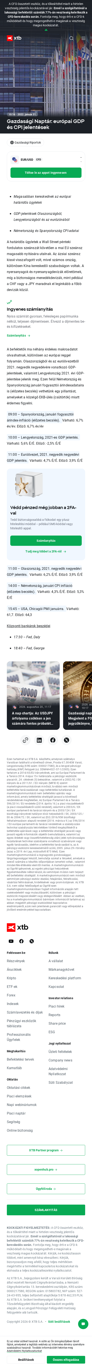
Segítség (13, 1121)
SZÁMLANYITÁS (46, 1210)
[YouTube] (11, 941)
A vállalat (56, 961)
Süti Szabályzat (61, 1082)
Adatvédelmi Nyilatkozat (58, 1071)
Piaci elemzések (19, 1096)
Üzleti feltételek (60, 1051)
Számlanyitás (46, 541)
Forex (11, 995)
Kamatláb (14, 1068)
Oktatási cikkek (18, 1087)
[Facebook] (53, 740)
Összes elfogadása (66, 1360)
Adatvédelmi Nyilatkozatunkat (24, 1350)
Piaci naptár (16, 1113)
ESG (52, 1032)
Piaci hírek (57, 1006)
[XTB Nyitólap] (12, 38)
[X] (66, 740)
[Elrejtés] (46, 30)
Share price (57, 1023)
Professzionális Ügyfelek (19, 1037)
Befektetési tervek (20, 1059)
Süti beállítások (59, 1322)
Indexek (13, 1003)
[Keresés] (71, 38)
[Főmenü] (83, 38)
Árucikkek (14, 969)
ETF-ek (12, 986)
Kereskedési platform (65, 978)
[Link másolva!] (25, 740)
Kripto (11, 978)
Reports (54, 1014)
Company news (60, 1060)
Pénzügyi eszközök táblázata (21, 1023)
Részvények (16, 961)
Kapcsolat (56, 986)
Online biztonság (20, 1130)
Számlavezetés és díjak (25, 1012)
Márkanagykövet (61, 969)
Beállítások (26, 1360)
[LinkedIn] (39, 740)
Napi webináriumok (22, 1104)
